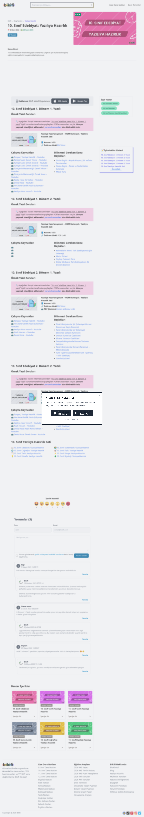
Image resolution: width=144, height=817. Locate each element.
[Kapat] (99, 395)
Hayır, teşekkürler (72, 419)
